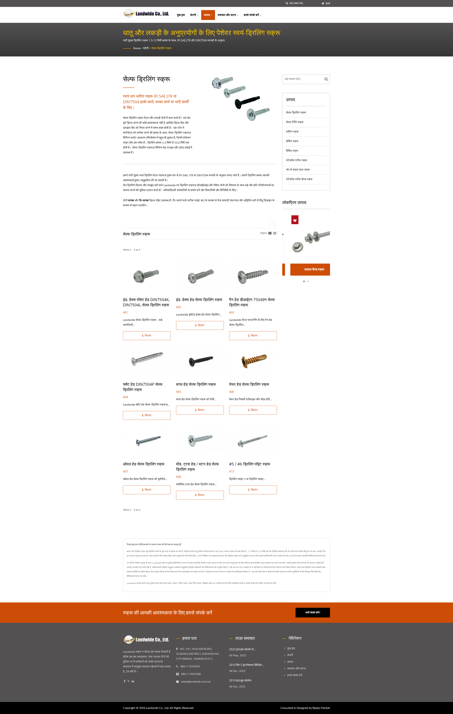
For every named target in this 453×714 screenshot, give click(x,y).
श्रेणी (146, 48)
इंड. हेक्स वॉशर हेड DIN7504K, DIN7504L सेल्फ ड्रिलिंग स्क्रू (146, 302)
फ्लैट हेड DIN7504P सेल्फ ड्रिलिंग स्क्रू (142, 386)
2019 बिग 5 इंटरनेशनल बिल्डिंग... (246, 665)
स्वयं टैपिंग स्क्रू (195, 583)
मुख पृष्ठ (181, 15)
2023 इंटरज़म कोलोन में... (242, 649)
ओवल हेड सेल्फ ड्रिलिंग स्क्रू (143, 464)
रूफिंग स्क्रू (292, 131)
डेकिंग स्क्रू (292, 141)
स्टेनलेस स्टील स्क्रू (296, 160)
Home (137, 48)
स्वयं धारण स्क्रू (165, 583)
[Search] (326, 79)
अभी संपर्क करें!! (312, 612)
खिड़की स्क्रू (207, 583)
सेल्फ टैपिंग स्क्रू (294, 122)
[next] (273, 222)
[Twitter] (128, 681)
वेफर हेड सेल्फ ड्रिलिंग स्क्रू (249, 384)
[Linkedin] (133, 681)
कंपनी (193, 15)
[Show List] (274, 233)
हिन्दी (328, 3)
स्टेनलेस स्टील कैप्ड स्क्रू (299, 179)
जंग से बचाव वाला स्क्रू (298, 169)
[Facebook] (124, 681)
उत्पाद (207, 15)
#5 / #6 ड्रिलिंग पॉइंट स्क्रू (249, 464)
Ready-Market (321, 708)
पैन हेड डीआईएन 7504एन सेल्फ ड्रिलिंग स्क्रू (252, 302)
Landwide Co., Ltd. (157, 708)
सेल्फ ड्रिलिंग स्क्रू (161, 48)
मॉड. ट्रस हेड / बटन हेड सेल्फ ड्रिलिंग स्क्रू (197, 466)
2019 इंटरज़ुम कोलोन (240, 680)
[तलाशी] (286, 3)
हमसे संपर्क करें (252, 15)
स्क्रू (175, 583)
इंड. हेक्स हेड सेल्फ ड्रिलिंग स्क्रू (199, 299)
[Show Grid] (270, 233)
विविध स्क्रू (292, 150)
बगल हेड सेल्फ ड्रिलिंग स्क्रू (196, 384)
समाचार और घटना (227, 15)
